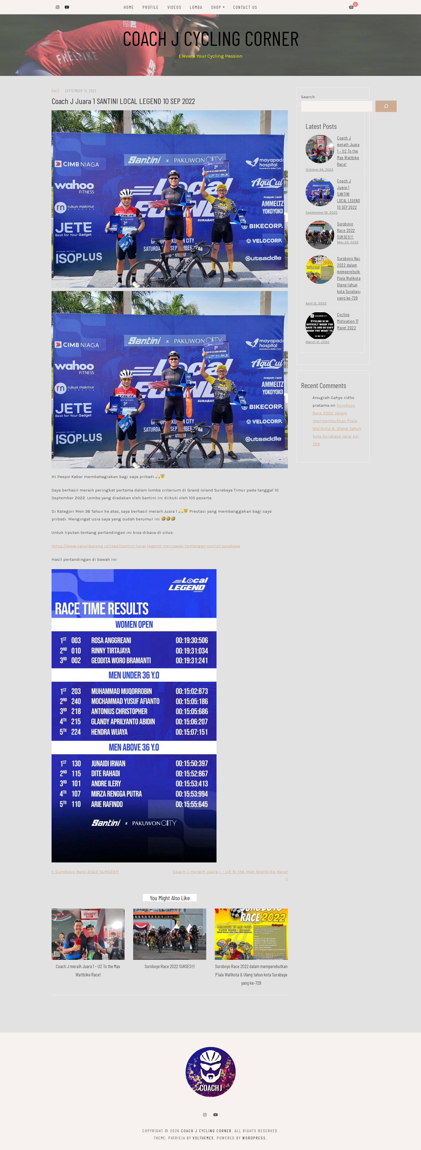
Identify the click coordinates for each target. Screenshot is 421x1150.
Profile (151, 7)
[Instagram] (204, 1114)
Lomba (196, 7)
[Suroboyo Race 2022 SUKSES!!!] (320, 235)
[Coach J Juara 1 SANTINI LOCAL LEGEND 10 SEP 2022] (320, 192)
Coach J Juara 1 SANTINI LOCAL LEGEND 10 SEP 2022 (348, 194)
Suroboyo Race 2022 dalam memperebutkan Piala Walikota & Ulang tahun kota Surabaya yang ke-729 (251, 974)
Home (129, 7)
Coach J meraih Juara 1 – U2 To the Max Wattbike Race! (348, 151)
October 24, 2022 (319, 170)
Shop (216, 7)
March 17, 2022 (317, 342)
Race (56, 90)
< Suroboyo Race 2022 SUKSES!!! (85, 871)
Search (308, 96)
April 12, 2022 (316, 303)
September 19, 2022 (322, 213)
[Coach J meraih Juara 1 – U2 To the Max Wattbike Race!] (320, 149)
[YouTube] (215, 1114)
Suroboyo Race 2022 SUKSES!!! (170, 966)
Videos (174, 7)
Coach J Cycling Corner (211, 38)
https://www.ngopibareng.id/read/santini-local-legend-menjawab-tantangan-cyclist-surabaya (146, 546)
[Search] (386, 106)
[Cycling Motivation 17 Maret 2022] (320, 325)
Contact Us (245, 7)
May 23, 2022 (348, 242)
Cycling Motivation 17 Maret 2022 (348, 321)
